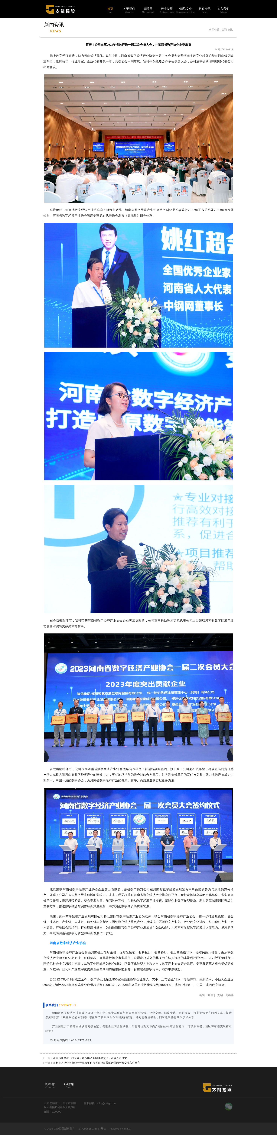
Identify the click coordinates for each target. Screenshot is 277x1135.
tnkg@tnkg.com (106, 1103)
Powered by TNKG (120, 1128)
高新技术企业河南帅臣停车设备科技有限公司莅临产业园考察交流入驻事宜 (96, 1062)
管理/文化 (185, 8)
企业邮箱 (68, 1084)
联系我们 (50, 1084)
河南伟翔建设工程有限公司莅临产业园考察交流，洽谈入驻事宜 (90, 1058)
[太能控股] (60, 3)
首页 (110, 8)
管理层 (147, 8)
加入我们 (223, 8)
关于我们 (129, 8)
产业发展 (167, 8)
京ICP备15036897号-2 (92, 1128)
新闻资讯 (204, 8)
